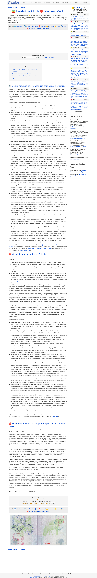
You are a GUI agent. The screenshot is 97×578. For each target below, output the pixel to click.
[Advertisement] (38, 42)
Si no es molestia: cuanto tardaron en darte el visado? (79, 34)
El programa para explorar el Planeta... (78, 175)
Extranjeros (47, 2)
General (24, 2)
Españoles (38, 2)
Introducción (20, 26)
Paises (31, 2)
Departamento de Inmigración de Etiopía (39, 248)
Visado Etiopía (78, 8)
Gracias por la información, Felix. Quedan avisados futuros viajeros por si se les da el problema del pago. (79, 52)
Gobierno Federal (25, 250)
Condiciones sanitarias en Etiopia (21, 74)
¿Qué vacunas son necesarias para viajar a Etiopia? (38, 86)
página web (54, 416)
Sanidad (76, 2)
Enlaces (85, 2)
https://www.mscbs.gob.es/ (78, 138)
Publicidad (39, 576)
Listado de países (49, 57)
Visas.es (36, 577)
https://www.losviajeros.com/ (79, 113)
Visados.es (32, 577)
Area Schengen (66, 2)
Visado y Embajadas (32, 26)
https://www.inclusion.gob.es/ (78, 155)
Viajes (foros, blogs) (43, 28)
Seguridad (51, 26)
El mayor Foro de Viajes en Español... (78, 171)
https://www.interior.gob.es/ (78, 146)
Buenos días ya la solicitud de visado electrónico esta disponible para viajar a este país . (79, 84)
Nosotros (35, 576)
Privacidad (44, 576)
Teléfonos (32, 28)
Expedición (56, 2)
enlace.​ (18, 282)
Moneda (64, 26)
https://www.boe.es (75, 159)
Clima (58, 26)
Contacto (48, 576)
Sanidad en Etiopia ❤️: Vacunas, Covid (40, 11)
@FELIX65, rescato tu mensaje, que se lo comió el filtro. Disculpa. (79, 18)
